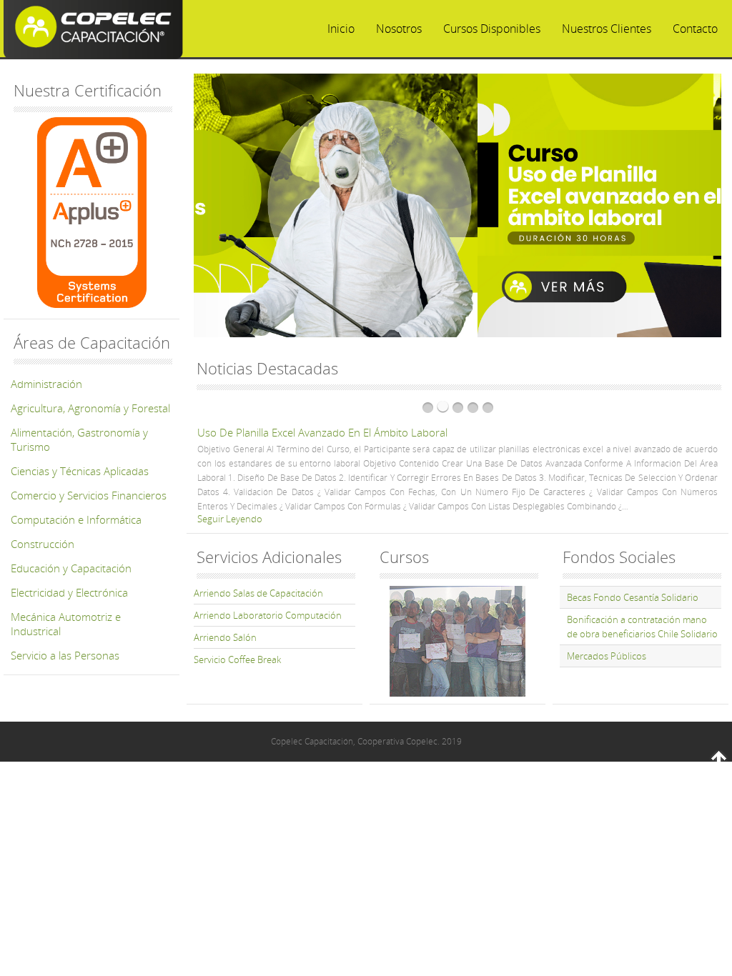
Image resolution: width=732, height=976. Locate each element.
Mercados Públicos (606, 655)
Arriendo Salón (225, 637)
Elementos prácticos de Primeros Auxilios (570, 432)
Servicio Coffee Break (237, 659)
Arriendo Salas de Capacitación (258, 593)
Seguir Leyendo (504, 461)
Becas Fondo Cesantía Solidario (632, 597)
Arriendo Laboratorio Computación (268, 615)
